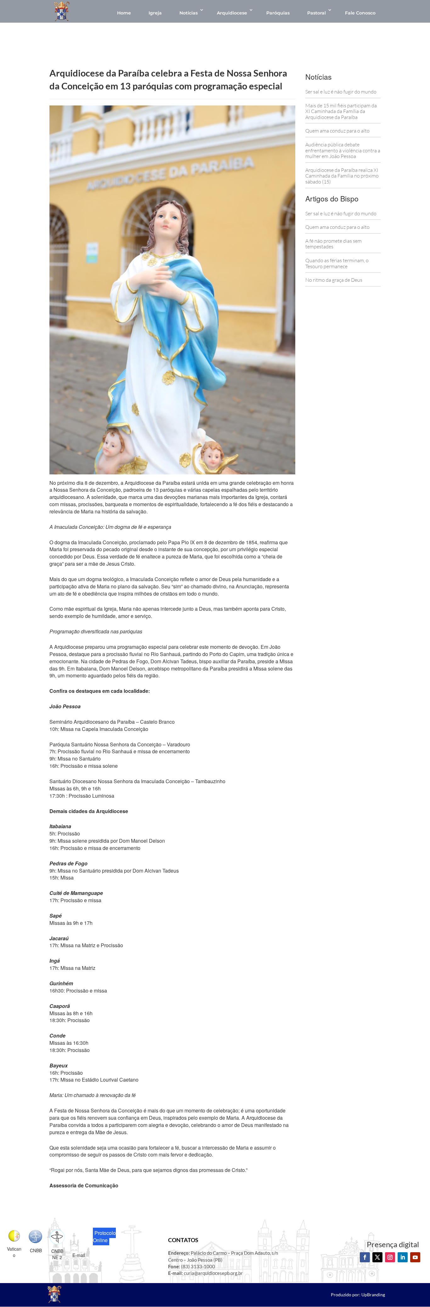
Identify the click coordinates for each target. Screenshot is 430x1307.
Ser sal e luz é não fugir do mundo (340, 91)
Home (124, 13)
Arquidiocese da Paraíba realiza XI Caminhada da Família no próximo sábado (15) (342, 176)
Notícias (188, 13)
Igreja (155, 13)
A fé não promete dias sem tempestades (333, 244)
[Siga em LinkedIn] (403, 1257)
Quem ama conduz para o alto (337, 130)
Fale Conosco (360, 13)
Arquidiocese (232, 13)
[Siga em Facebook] (365, 1257)
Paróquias (278, 13)
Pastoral (316, 13)
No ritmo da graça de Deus (333, 280)
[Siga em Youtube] (415, 1257)
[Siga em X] (377, 1257)
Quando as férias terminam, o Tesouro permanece (337, 263)
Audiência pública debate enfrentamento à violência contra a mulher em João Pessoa (342, 150)
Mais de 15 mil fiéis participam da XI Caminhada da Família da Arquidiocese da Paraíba (341, 111)
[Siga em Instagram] (390, 1257)
